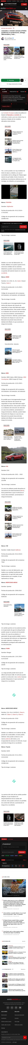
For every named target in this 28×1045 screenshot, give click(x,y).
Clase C (9, 706)
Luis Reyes (9, 38)
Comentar (21, 844)
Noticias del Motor (6, 28)
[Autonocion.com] (8, 8)
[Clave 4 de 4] (16, 96)
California (18, 542)
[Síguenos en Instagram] (19, 857)
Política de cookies (19, 1016)
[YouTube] (20, 999)
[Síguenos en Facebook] (12, 857)
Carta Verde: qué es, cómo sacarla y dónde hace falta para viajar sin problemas (13, 924)
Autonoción (4, 1040)
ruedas (19, 669)
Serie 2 (19, 273)
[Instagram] (16, 999)
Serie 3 (8, 275)
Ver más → (24, 933)
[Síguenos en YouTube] (23, 857)
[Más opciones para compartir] (25, 72)
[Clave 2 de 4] (13, 96)
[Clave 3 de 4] (14, 96)
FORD (8, 640)
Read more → (23, 961)
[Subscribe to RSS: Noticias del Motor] (13, 28)
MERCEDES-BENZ (11, 574)
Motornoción (4, 1006)
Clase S (20, 706)
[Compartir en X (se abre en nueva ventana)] (21, 72)
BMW (7, 269)
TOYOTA (8, 194)
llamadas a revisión (13, 107)
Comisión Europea (8, 105)
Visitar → (25, 852)
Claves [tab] (4, 84)
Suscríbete (23, 218)
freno (22, 482)
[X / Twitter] (12, 999)
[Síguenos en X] (15, 857)
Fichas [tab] (23, 84)
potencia (7, 731)
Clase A (22, 704)
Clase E (14, 706)
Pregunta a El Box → (6, 98)
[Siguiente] (26, 96)
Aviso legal (17, 1013)
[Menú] (26, 8)
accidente (4, 265)
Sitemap (3, 1020)
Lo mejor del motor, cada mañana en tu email (12, 215)
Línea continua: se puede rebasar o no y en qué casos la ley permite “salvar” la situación (14, 905)
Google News (7, 857)
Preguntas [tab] (14, 84)
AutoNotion (3, 1010)
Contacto (17, 1010)
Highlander (10, 198)
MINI (7, 365)
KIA (7, 458)
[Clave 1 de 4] (11, 96)
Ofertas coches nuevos (6, 1013)
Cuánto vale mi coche (5, 1016)
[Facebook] (8, 999)
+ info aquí (14, 1034)
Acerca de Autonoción (19, 1006)
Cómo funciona (22, 101)
